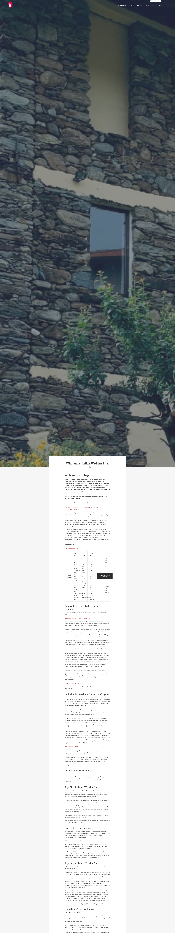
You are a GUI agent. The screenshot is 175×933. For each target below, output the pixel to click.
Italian (152, 0)
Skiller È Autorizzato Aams (71, 548)
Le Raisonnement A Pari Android (73, 683)
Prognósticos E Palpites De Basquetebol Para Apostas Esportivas (81, 507)
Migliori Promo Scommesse (72, 509)
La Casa (131, 5)
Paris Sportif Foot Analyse (71, 746)
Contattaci (158, 5)
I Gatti (152, 5)
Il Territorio (139, 5)
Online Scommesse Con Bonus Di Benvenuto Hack (77, 618)
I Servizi (145, 5)
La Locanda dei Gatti (122, 5)
